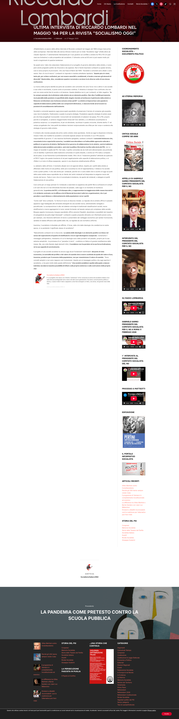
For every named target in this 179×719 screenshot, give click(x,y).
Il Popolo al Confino (69, 676)
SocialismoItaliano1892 (43, 38)
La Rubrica (121, 677)
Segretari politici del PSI (125, 700)
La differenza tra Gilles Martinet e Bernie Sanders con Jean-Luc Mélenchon (133, 505)
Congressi (125, 525)
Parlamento (121, 685)
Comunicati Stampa (124, 650)
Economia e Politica (124, 660)
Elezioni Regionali (123, 665)
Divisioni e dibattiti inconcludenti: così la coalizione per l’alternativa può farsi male (133, 512)
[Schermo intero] (143, 125)
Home (99, 4)
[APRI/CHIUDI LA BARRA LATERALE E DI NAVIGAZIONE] (175, 4)
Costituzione (121, 655)
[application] (133, 113)
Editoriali (59, 38)
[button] (134, 113)
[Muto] (140, 125)
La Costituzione (119, 4)
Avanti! (124, 535)
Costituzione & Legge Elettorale (128, 658)
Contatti (130, 4)
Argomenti (121, 648)
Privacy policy (152, 710)
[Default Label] (165, 4)
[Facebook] (152, 4)
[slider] (132, 124)
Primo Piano (121, 687)
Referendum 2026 (123, 692)
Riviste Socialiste (128, 538)
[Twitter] (156, 4)
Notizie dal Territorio (124, 682)
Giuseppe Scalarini (128, 540)
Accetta (166, 714)
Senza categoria (123, 702)
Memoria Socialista (128, 528)
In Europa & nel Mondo (125, 672)
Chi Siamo (107, 4)
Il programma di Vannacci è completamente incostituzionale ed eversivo (133, 497)
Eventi (119, 667)
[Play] (124, 125)
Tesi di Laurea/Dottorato (126, 705)
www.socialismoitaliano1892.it (56, 287)
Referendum (121, 690)
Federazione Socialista (125, 670)
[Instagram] (161, 4)
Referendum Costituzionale (126, 695)
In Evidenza (121, 675)
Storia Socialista (141, 4)
